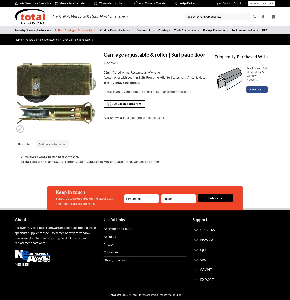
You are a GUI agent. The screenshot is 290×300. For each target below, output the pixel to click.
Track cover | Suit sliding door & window (257, 71)
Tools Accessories (185, 30)
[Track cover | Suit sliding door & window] (229, 79)
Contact (227, 3)
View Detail (257, 89)
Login (217, 3)
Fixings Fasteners (214, 30)
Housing (158, 117)
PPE (265, 30)
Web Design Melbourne (166, 294)
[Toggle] (196, 230)
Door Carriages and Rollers (77, 39)
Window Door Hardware (114, 30)
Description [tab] (25, 144)
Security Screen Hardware (32, 30)
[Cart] (273, 16)
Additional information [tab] (52, 144)
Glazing (163, 30)
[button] (20, 129)
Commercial (144, 30)
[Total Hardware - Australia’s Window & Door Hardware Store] (30, 16)
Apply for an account (261, 3)
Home (18, 39)
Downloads (240, 3)
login (116, 91)
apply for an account (177, 91)
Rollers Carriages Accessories (73, 30)
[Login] (263, 16)
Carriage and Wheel (137, 117)
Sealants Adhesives (244, 30)
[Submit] (254, 16)
